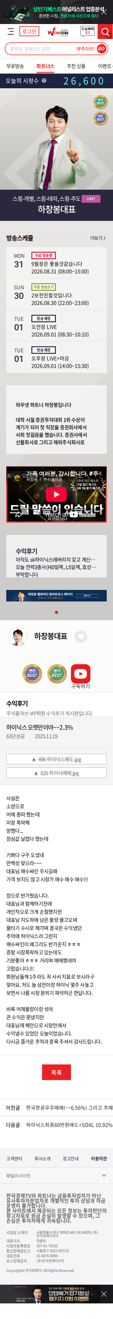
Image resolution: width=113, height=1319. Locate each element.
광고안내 (70, 1158)
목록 (56, 1072)
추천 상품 (76, 66)
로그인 (29, 31)
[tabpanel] (56, 595)
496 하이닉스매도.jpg (59, 759)
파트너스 (45, 66)
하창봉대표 (50, 635)
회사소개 (42, 1158)
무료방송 (15, 66)
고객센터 (14, 1158)
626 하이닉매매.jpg (59, 772)
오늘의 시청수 (23, 80)
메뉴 (10, 31)
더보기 (96, 238)
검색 (105, 31)
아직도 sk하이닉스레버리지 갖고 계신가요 (57, 559)
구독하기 (80, 686)
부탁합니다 (27, 574)
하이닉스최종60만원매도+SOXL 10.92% (69, 1124)
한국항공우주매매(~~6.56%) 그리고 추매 (69, 1107)
